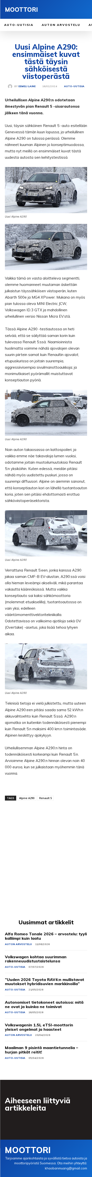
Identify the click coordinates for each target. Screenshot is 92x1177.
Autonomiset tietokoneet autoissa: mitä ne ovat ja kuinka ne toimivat (44, 1004)
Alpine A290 (26, 798)
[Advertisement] (46, 860)
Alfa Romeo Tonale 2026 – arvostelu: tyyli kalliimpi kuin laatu (46, 936)
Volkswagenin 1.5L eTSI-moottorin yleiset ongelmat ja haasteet (39, 1027)
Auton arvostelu (18, 944)
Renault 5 (45, 798)
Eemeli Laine (27, 86)
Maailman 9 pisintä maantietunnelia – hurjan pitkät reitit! (41, 1049)
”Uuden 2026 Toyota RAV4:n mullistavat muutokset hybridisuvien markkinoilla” (44, 981)
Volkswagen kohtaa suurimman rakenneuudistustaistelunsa (35, 959)
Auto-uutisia (74, 86)
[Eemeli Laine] (11, 86)
